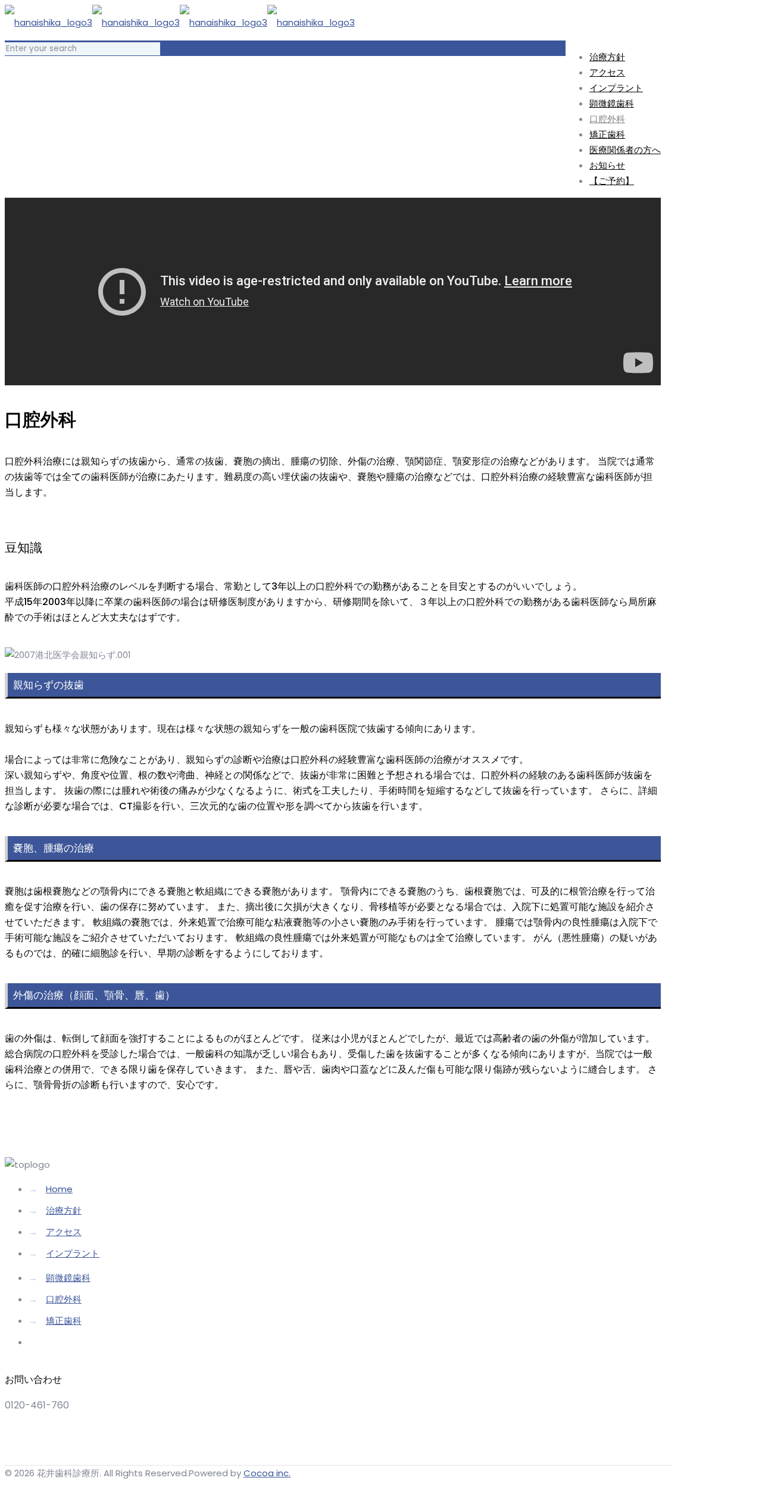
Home (59, 1189)
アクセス (64, 1232)
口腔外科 (64, 1299)
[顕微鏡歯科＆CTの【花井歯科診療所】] (180, 22)
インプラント (72, 1253)
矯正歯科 (64, 1320)
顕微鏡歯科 (68, 1277)
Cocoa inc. (267, 1473)
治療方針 (64, 1210)
